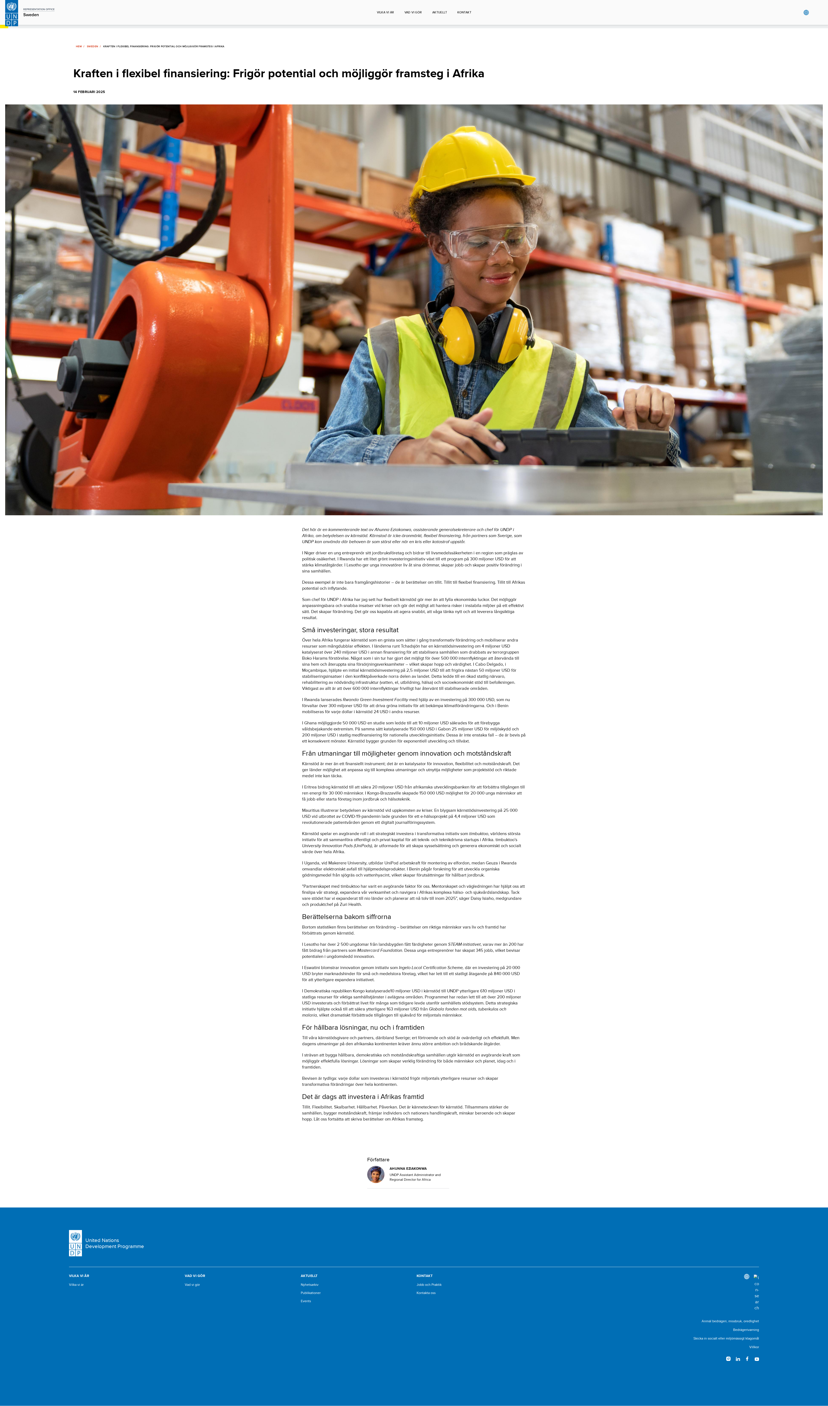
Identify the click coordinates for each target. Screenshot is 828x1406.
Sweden (92, 46)
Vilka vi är (385, 12)
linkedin (738, 1359)
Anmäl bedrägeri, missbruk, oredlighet (730, 1321)
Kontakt (464, 12)
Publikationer (311, 1293)
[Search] (756, 1293)
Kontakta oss (426, 1293)
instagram (728, 1359)
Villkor (754, 1347)
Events (306, 1301)
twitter (719, 1359)
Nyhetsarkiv (309, 1284)
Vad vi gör (413, 12)
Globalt (806, 12)
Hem (79, 46)
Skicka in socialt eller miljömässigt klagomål (726, 1338)
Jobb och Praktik (429, 1284)
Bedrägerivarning (746, 1329)
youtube (757, 1359)
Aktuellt (439, 12)
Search (815, 12)
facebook (747, 1359)
